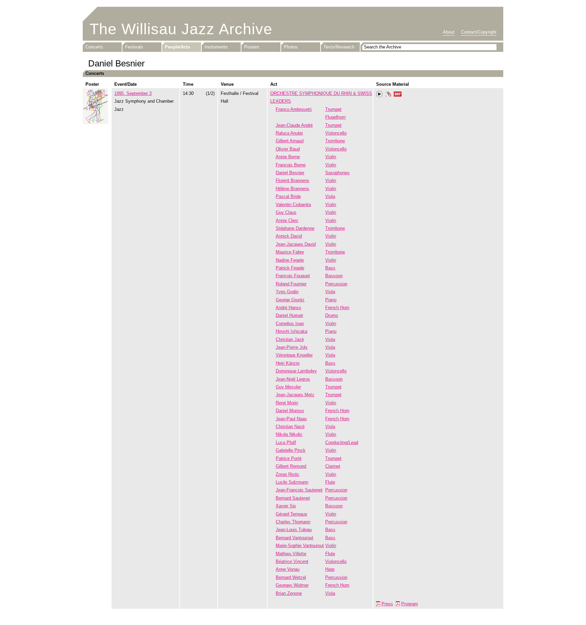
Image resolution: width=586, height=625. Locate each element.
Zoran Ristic (287, 474)
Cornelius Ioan (290, 323)
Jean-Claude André (294, 125)
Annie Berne (288, 156)
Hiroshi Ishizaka (291, 331)
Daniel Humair (289, 315)
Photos (291, 46)
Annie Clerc (287, 220)
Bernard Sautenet (293, 498)
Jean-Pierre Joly (292, 347)
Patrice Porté (288, 458)
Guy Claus (286, 212)
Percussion (336, 283)
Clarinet (332, 466)
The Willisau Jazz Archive (181, 29)
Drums (331, 315)
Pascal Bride (288, 196)
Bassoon (334, 275)
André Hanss (288, 307)
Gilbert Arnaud (290, 140)
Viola (330, 196)
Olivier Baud (288, 149)
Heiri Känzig (287, 363)
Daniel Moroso (290, 410)
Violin (330, 156)
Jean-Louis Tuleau (294, 529)
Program (409, 603)
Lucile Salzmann (292, 482)
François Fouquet (293, 275)
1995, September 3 (133, 93)
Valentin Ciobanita (293, 204)
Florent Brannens (292, 180)
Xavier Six (286, 505)
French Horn (337, 307)
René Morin (287, 402)
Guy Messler (288, 386)
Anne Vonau (287, 569)
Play (379, 94)
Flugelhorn (335, 117)
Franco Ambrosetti (294, 109)
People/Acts (177, 46)
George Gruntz (290, 299)
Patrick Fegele (290, 267)
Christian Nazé (290, 426)
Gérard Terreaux (291, 514)
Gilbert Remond (291, 466)
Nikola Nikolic (289, 434)
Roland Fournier (291, 283)
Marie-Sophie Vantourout (300, 545)
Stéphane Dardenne (295, 228)
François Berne (291, 164)
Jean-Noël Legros (293, 379)
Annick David (289, 236)
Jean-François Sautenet (299, 489)
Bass (330, 267)
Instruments (216, 46)
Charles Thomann (293, 521)
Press (387, 603)
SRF (398, 95)
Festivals (134, 46)
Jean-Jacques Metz (295, 394)
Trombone (335, 140)
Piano (330, 299)
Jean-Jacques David (296, 244)
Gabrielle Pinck (291, 450)
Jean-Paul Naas (291, 418)
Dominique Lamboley (296, 371)
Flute (330, 482)
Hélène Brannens (292, 188)
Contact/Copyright (478, 32)
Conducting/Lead (341, 442)
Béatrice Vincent (292, 561)
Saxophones (337, 172)
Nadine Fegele (290, 260)
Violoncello (336, 133)
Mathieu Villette (291, 553)
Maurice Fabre (290, 252)
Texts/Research (339, 46)
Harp (329, 569)
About (448, 32)
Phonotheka (388, 95)
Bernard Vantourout (294, 537)
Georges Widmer (292, 585)
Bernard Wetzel (291, 577)
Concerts (94, 46)
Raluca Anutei (289, 133)
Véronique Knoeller (294, 355)
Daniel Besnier (290, 172)
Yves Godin (287, 291)
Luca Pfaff (286, 442)
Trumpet (333, 109)
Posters (251, 46)
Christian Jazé (290, 339)
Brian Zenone (289, 593)
